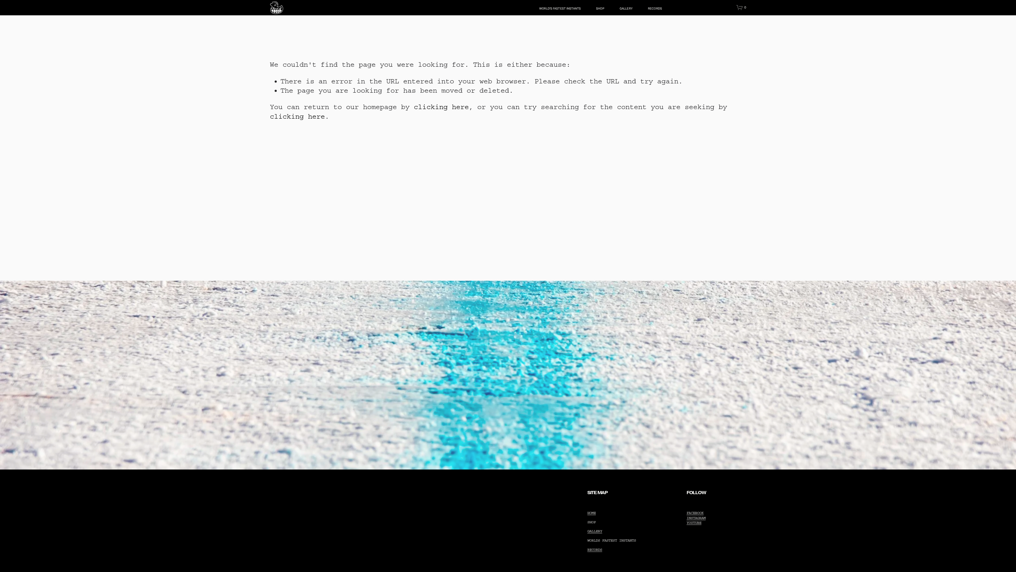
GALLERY (626, 8)
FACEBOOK (695, 513)
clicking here (441, 107)
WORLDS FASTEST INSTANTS (611, 540)
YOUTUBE (694, 523)
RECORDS (655, 8)
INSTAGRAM (696, 518)
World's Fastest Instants (560, 8)
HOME (591, 513)
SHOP (600, 8)
